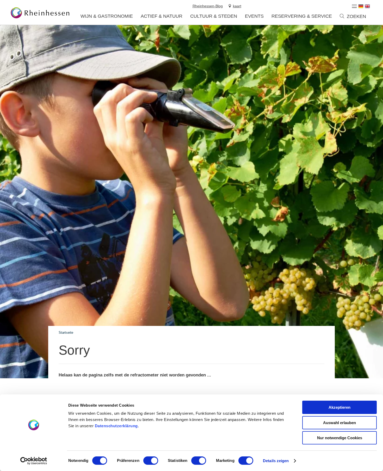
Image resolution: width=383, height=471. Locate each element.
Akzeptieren (339, 407)
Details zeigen (276, 460)
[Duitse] (360, 6)
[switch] (150, 460)
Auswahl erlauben (339, 422)
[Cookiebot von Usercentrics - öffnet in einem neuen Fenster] (34, 461)
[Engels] (367, 6)
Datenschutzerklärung (116, 426)
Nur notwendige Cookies (339, 438)
